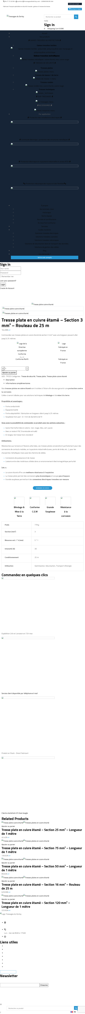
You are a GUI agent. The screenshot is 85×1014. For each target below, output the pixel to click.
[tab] (44, 379)
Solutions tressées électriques (46, 233)
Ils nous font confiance (46, 222)
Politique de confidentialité (14, 959)
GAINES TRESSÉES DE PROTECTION (44, 40)
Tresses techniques (47, 89)
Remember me (7, 276)
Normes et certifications (46, 219)
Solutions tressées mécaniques (47, 240)
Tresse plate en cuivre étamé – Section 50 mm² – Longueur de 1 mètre (42, 868)
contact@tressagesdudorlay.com (28, 1)
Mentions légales (10, 949)
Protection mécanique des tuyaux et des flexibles (44, 183)
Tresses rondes (46, 82)
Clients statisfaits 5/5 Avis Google (15, 813)
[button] (73, 1012)
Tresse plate (41, 376)
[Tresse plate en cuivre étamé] (13, 308)
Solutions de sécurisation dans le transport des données (46, 243)
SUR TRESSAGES (45, 96)
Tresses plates (47, 68)
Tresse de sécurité (28, 376)
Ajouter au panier (9, 372)
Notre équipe (47, 215)
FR (75, 1012)
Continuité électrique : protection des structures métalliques (44, 139)
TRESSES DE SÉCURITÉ (44, 62)
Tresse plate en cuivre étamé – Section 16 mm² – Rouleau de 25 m (41, 886)
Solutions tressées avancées (47, 236)
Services (7, 956)
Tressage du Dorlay (14, 999)
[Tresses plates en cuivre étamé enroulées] (15, 313)
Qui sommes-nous (47, 209)
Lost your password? (8, 280)
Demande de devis (11, 952)
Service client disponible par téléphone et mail (20, 693)
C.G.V (6, 966)
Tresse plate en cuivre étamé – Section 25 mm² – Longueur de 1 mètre (42, 831)
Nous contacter (10, 963)
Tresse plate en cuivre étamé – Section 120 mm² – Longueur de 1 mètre (36, 904)
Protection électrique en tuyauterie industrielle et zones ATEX (44, 161)
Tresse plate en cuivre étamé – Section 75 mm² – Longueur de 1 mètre (42, 850)
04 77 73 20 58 (9, 1)
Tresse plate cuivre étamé (57, 376)
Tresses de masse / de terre (46, 75)
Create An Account (7, 288)
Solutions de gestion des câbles (47, 247)
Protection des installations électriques (44, 117)
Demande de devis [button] (42, 488)
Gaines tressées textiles (46, 45)
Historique (47, 212)
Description (10, 379)
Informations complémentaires (18, 383)
